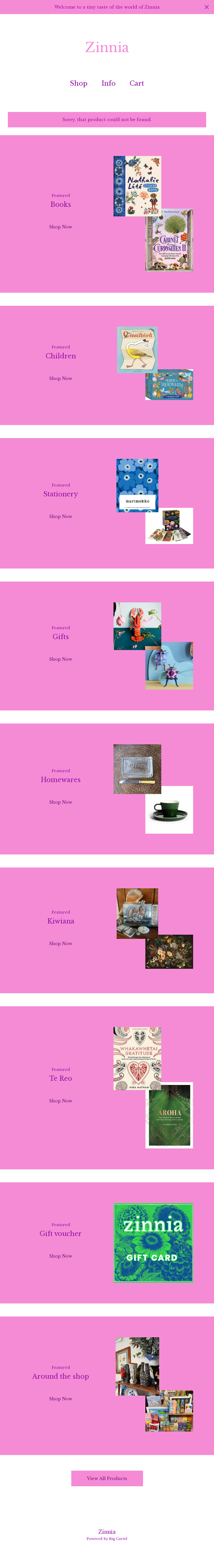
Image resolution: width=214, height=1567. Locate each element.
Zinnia (107, 47)
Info (109, 83)
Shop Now (60, 226)
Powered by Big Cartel (107, 1539)
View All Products (107, 1478)
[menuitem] (78, 84)
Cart (139, 83)
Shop (78, 83)
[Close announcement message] (207, 7)
